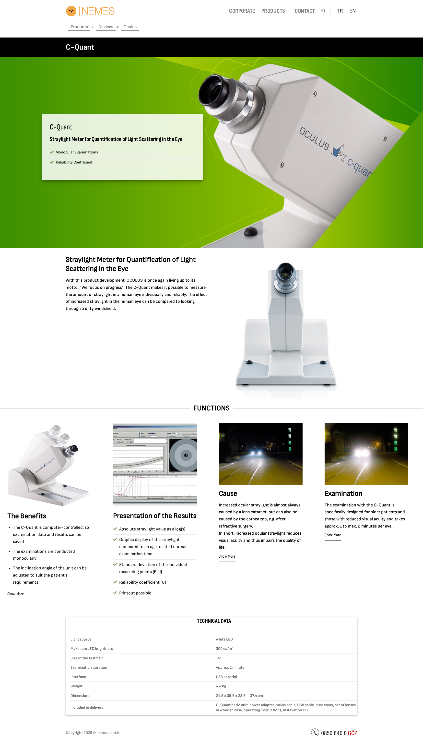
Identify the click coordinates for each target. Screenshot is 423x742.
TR (340, 11)
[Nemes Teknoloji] (90, 10)
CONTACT (305, 10)
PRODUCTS (273, 10)
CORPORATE (242, 10)
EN (352, 11)
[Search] (323, 11)
